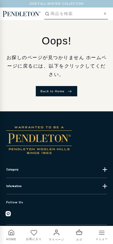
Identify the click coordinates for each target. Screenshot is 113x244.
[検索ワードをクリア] (105, 13)
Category (12, 169)
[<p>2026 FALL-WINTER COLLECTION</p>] (56, 3)
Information (14, 186)
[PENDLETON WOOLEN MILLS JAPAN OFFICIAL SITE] (21, 13)
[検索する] (47, 14)
